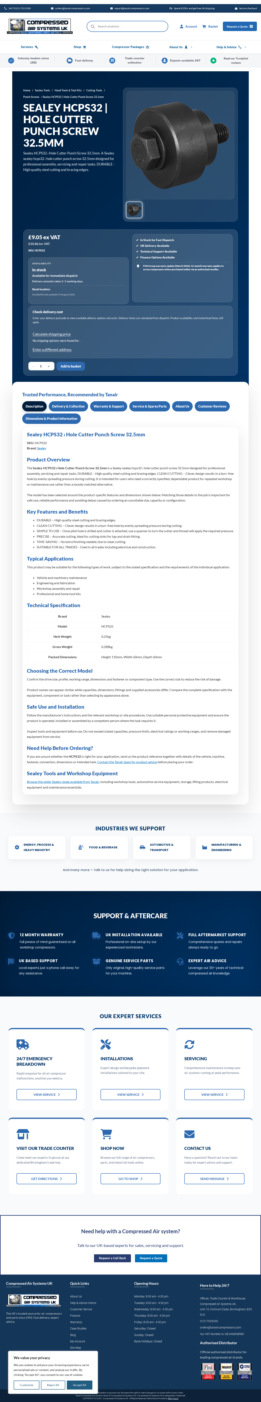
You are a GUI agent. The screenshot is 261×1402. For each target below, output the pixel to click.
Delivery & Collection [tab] (68, 406)
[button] (134, 210)
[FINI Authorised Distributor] (208, 1371)
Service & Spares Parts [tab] (150, 406)
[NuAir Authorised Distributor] (226, 1371)
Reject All (53, 1385)
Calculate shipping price (52, 334)
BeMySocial (173, 1398)
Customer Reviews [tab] (212, 406)
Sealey (41, 448)
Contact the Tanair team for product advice (127, 762)
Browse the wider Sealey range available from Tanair (63, 782)
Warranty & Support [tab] (109, 406)
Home (26, 90)
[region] (53, 1372)
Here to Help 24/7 (214, 1285)
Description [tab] (34, 406)
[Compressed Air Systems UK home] (39, 26)
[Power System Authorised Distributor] (245, 1371)
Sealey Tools (42, 90)
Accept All (79, 1385)
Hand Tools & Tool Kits (68, 90)
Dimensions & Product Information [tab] (51, 418)
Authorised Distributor (218, 1343)
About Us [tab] (182, 406)
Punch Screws (31, 96)
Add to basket (71, 366)
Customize (26, 1385)
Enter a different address (52, 349)
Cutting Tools (94, 90)
